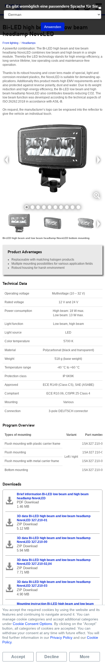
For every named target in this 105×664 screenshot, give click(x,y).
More (84, 657)
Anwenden (52, 27)
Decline (51, 657)
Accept (18, 657)
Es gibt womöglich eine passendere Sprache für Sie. (52, 6)
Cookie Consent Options (32, 624)
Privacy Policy (61, 637)
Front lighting (10, 42)
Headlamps (29, 42)
